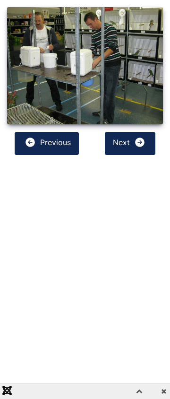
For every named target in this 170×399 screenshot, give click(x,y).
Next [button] (122, 142)
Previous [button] (54, 142)
